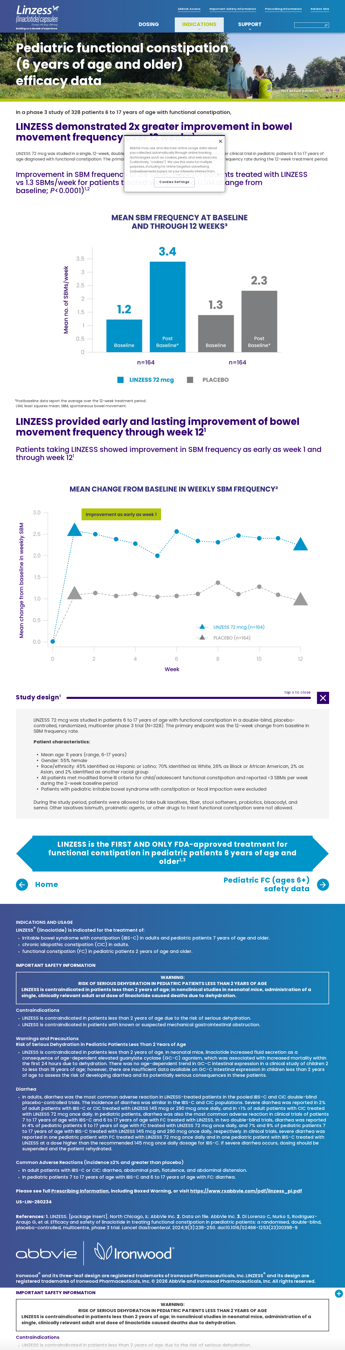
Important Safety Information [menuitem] (232, 9)
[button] (324, 25)
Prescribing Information (80, 1191)
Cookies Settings (174, 182)
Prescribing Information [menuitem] (283, 9)
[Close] (220, 141)
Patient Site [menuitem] (320, 9)
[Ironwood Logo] (132, 1253)
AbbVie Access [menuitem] (189, 9)
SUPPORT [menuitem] (250, 24)
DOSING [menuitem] (149, 24)
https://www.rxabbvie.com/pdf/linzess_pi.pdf (246, 1191)
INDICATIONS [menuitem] (199, 24)
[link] (37, 885)
